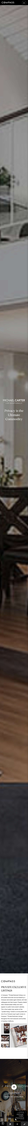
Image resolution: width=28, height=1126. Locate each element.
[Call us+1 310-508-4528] (24, 1124)
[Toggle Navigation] (24, 2)
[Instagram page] (17, 1124)
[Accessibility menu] (2, 1123)
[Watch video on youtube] (14, 1087)
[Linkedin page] (10, 1124)
